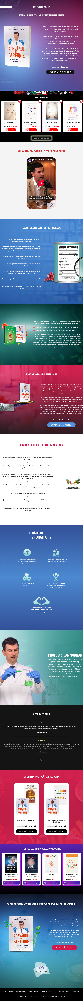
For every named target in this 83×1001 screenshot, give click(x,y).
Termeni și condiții (21, 991)
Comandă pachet (27, 831)
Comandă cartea (60, 72)
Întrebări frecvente (8, 991)
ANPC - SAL (76, 991)
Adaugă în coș (64, 947)
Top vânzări (41, 98)
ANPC (68, 991)
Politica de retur (33, 991)
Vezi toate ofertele (41, 138)
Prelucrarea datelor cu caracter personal (52, 991)
